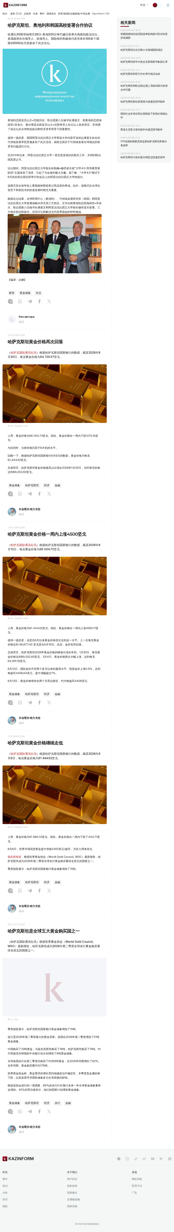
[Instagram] (10, 301)
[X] (49, 301)
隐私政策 (72, 1185)
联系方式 (137, 1185)
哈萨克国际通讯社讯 (24, 352)
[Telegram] (29, 301)
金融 (57, 485)
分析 (5, 1192)
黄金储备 (25, 293)
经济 (46, 485)
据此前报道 (14, 856)
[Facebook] (39, 301)
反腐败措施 (73, 1199)
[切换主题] (157, 5)
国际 (5, 1206)
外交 (38, 293)
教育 (11, 293)
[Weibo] (144, 1158)
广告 (134, 1192)
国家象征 (72, 1192)
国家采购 (72, 1206)
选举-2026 (16, 13)
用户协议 (72, 1179)
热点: (5, 13)
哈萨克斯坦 (32, 485)
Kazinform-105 (100, 13)
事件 (42, 13)
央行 (57, 1103)
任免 (35, 13)
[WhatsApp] (20, 301)
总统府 (27, 13)
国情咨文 (51, 13)
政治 (5, 1185)
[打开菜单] (168, 5)
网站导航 (137, 1179)
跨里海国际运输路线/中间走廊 (74, 13)
